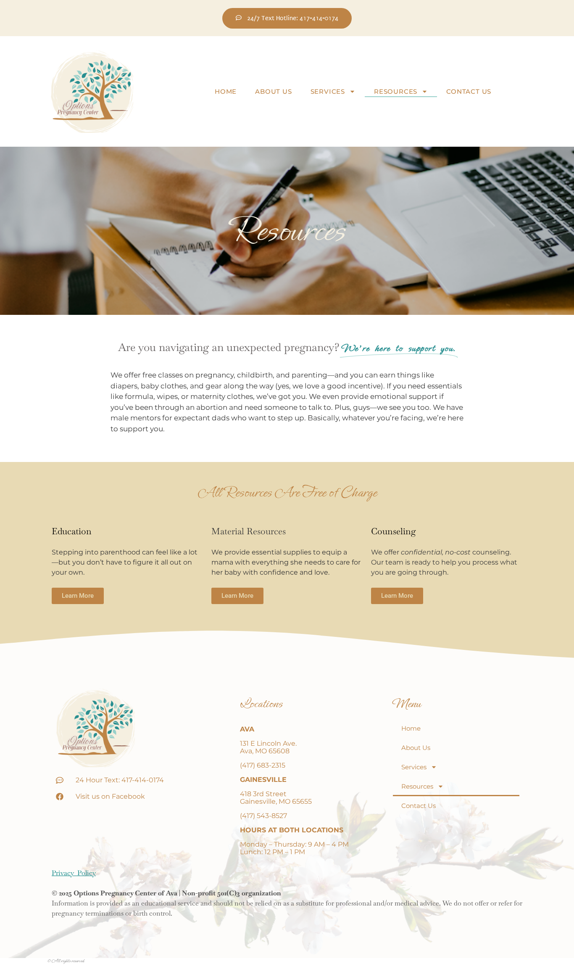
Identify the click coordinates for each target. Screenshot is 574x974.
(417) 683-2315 (262, 765)
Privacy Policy (74, 872)
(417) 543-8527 (263, 816)
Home (226, 91)
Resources (395, 91)
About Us (273, 91)
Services (328, 91)
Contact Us (468, 91)
